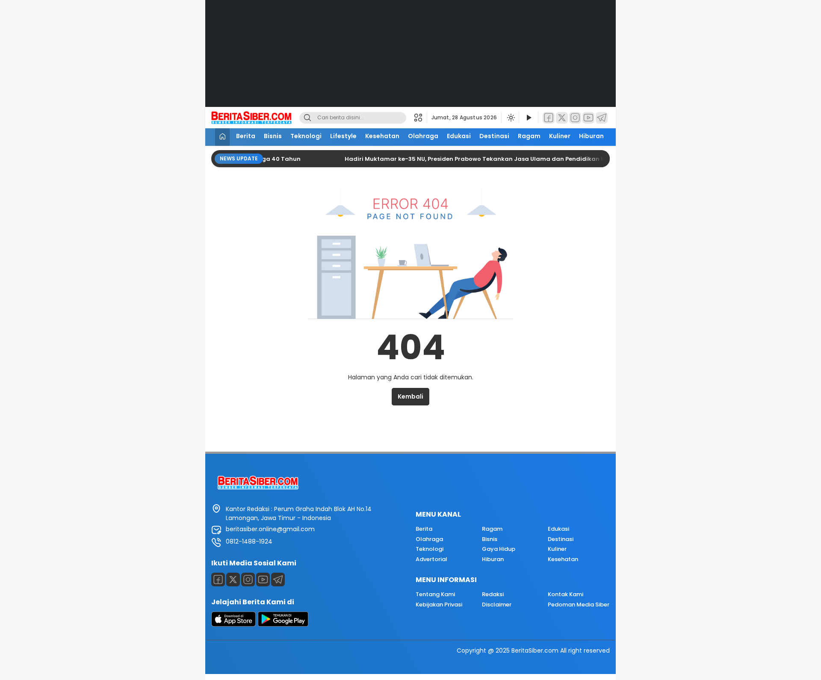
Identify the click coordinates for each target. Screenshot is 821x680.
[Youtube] (263, 579)
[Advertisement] (410, 60)
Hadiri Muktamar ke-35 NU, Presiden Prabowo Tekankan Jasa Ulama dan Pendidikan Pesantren (471, 159)
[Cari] (307, 117)
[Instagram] (575, 118)
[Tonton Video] (528, 117)
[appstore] (233, 624)
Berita (245, 136)
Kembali (410, 396)
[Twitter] (562, 118)
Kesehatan (382, 136)
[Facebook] (549, 118)
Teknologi (306, 136)
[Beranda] (222, 137)
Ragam (529, 136)
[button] (420, 118)
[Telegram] (602, 118)
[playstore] (283, 624)
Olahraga (423, 136)
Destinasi (494, 136)
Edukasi (459, 136)
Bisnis (273, 136)
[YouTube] (588, 118)
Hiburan (591, 136)
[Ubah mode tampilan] (510, 117)
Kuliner (559, 136)
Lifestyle (343, 136)
